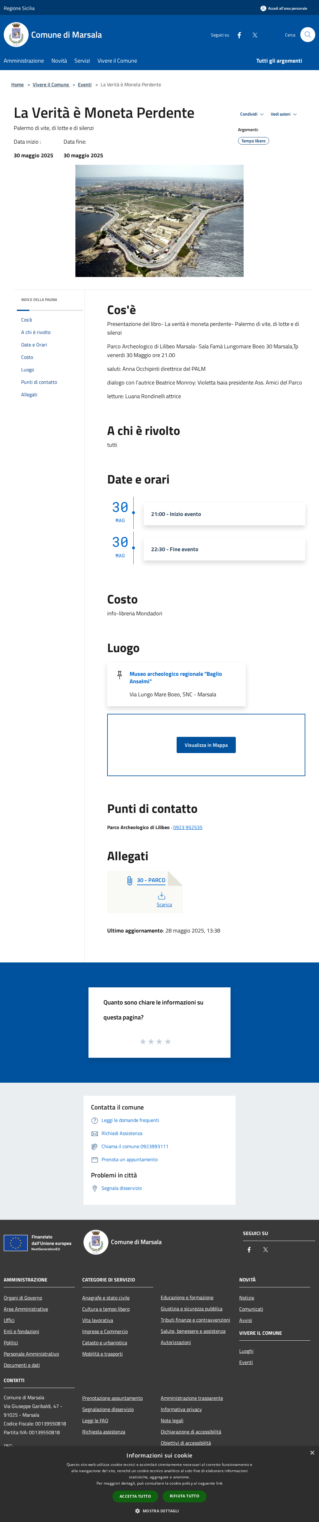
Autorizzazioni (176, 1342)
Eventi (85, 84)
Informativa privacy (181, 1409)
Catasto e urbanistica (104, 1342)
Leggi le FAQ (95, 1420)
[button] (159, 1511)
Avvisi (245, 1320)
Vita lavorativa (97, 1320)
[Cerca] (307, 34)
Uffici (9, 1320)
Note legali (172, 1420)
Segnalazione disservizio (108, 1409)
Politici (11, 1342)
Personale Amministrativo (31, 1353)
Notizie (246, 1297)
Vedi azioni (281, 114)
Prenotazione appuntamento (112, 1398)
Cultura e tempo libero (106, 1309)
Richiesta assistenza (103, 1431)
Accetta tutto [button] (135, 1496)
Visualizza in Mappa (206, 745)
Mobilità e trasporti (102, 1353)
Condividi (249, 114)
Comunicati (251, 1309)
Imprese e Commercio (105, 1331)
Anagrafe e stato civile (106, 1297)
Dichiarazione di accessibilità (191, 1431)
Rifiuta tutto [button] (184, 1496)
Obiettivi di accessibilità (186, 1443)
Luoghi (246, 1351)
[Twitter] (252, 34)
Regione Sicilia (19, 8)
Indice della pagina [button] (39, 300)
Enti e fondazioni (21, 1331)
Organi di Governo (23, 1297)
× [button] (312, 1453)
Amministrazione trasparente (192, 1398)
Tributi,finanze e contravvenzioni (195, 1320)
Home (17, 84)
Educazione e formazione (187, 1297)
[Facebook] (237, 34)
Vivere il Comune (51, 84)
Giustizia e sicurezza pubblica (191, 1308)
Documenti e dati (22, 1365)
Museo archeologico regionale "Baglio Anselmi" (176, 677)
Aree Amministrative (26, 1309)
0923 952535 (187, 827)
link (219, 1483)
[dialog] (159, 1484)
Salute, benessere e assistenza (193, 1331)
